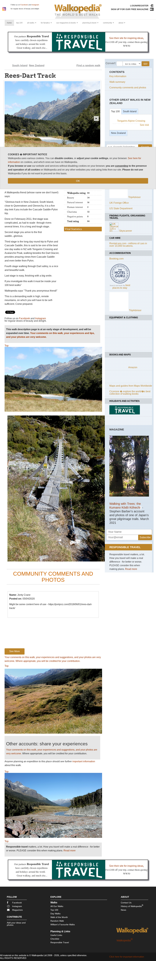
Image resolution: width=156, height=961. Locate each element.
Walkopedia (125, 940)
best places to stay (121, 286)
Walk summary (117, 82)
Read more (70, 850)
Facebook (24, 5)
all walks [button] (31, 23)
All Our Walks (56, 906)
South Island (19, 65)
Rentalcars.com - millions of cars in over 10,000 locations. (128, 244)
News (123, 910)
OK (78, 180)
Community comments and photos (127, 87)
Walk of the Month (59, 917)
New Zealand (36, 65)
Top (7, 345)
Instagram (35, 5)
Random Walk (57, 921)
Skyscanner (125, 230)
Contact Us (126, 902)
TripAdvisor (134, 197)
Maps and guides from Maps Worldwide (130, 385)
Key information (117, 76)
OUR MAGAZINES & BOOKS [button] (66, 23)
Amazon (132, 367)
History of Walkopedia (132, 905)
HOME (10, 23)
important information (83, 761)
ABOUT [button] (121, 23)
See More (14, 651)
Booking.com (116, 258)
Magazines (17, 910)
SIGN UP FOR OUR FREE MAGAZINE (129, 9)
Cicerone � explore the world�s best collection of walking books (129, 392)
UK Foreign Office (119, 203)
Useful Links (56, 935)
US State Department (120, 208)
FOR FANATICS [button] (45, 23)
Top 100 (115, 111)
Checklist (54, 939)
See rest (144, 125)
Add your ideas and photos (16, 923)
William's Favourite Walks (62, 924)
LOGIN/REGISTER (139, 5)
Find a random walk (88, 65)
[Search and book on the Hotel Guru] (119, 283)
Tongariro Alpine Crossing (131, 121)
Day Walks (55, 913)
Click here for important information (126, 957)
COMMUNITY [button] (107, 23)
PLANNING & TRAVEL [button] (89, 23)
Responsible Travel (59, 942)
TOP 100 (19, 23)
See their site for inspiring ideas (126, 38)
